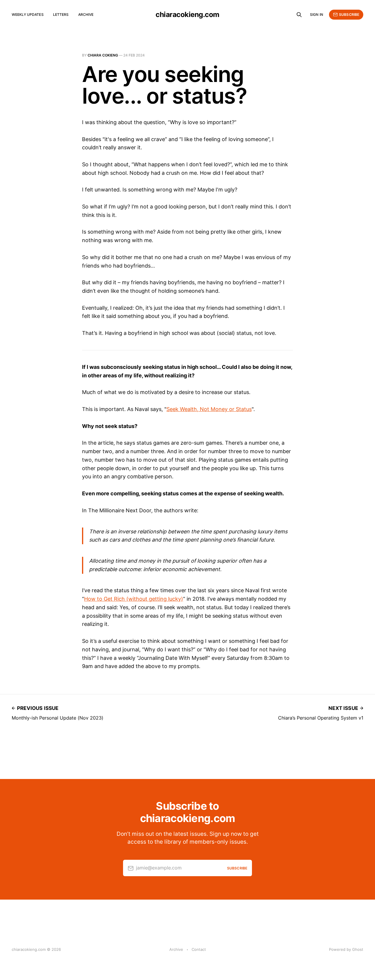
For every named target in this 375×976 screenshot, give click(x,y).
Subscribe (349, 14)
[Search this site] (299, 14)
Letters (61, 14)
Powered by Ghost (346, 949)
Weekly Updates (28, 14)
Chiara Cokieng (103, 55)
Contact (199, 949)
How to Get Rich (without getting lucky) (133, 599)
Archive (86, 14)
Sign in (316, 14)
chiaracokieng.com (187, 14)
